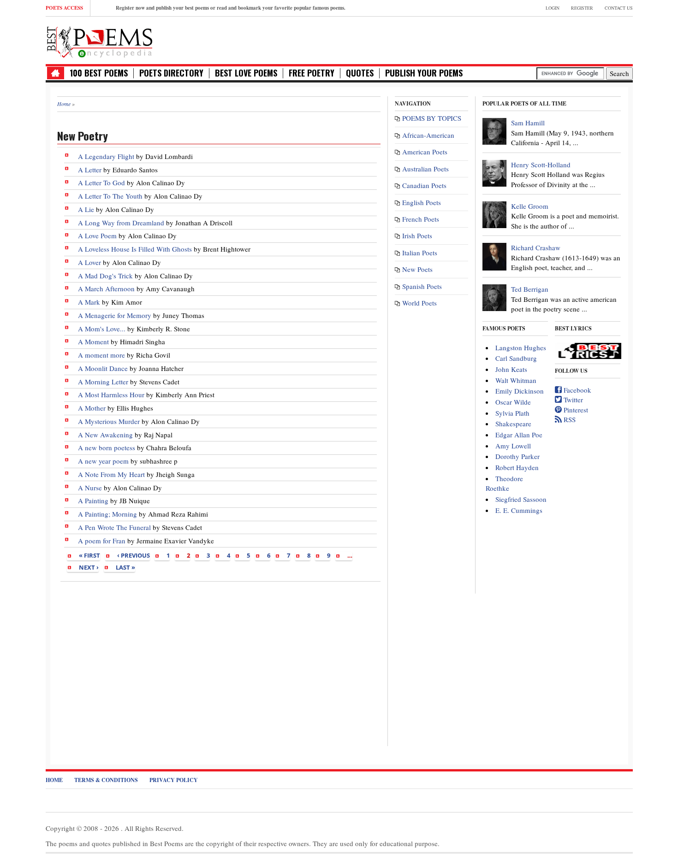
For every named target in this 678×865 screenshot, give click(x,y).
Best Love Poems (246, 73)
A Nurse (90, 487)
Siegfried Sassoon (521, 499)
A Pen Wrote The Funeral (114, 527)
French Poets (420, 219)
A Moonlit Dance (104, 368)
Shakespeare (513, 423)
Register (582, 8)
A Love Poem (97, 235)
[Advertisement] (219, 663)
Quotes (360, 73)
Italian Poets (419, 252)
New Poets (417, 269)
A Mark (89, 301)
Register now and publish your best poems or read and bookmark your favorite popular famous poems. (230, 8)
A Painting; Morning (107, 513)
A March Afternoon (106, 288)
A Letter (89, 169)
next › (89, 567)
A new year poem (103, 460)
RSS (569, 419)
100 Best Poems (99, 73)
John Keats (511, 369)
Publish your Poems (424, 73)
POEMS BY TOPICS (431, 118)
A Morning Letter (103, 381)
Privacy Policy (173, 780)
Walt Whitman (515, 380)
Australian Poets (425, 168)
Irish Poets (417, 235)
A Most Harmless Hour (111, 394)
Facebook (576, 389)
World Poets (419, 302)
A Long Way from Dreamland (121, 222)
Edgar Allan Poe (518, 434)
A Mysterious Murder (109, 421)
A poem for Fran (101, 540)
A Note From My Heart (112, 474)
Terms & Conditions (106, 780)
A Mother (92, 407)
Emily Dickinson (519, 390)
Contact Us (619, 8)
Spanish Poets (422, 286)
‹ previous (133, 555)
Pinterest (575, 409)
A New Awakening (105, 434)
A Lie (86, 209)
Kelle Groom (529, 206)
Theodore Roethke (504, 483)
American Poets (424, 151)
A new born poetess (106, 447)
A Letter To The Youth (110, 195)
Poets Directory (171, 73)
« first (89, 555)
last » (125, 567)
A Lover (89, 262)
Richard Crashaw (535, 247)
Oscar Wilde (513, 401)
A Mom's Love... (101, 328)
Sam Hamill (528, 122)
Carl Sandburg (516, 358)
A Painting (93, 500)
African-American (428, 135)
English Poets (421, 202)
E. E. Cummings (518, 510)
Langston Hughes (520, 347)
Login (552, 8)
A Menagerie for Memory (114, 315)
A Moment (93, 341)
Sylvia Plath (512, 413)
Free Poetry (311, 73)
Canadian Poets (424, 185)
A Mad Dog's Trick (105, 275)
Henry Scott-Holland (541, 164)
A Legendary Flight (106, 156)
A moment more (101, 354)
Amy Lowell (513, 445)
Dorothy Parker (517, 456)
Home (54, 780)
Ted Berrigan (529, 289)
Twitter (572, 399)
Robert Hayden (517, 467)
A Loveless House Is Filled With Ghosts (135, 248)
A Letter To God (101, 182)
